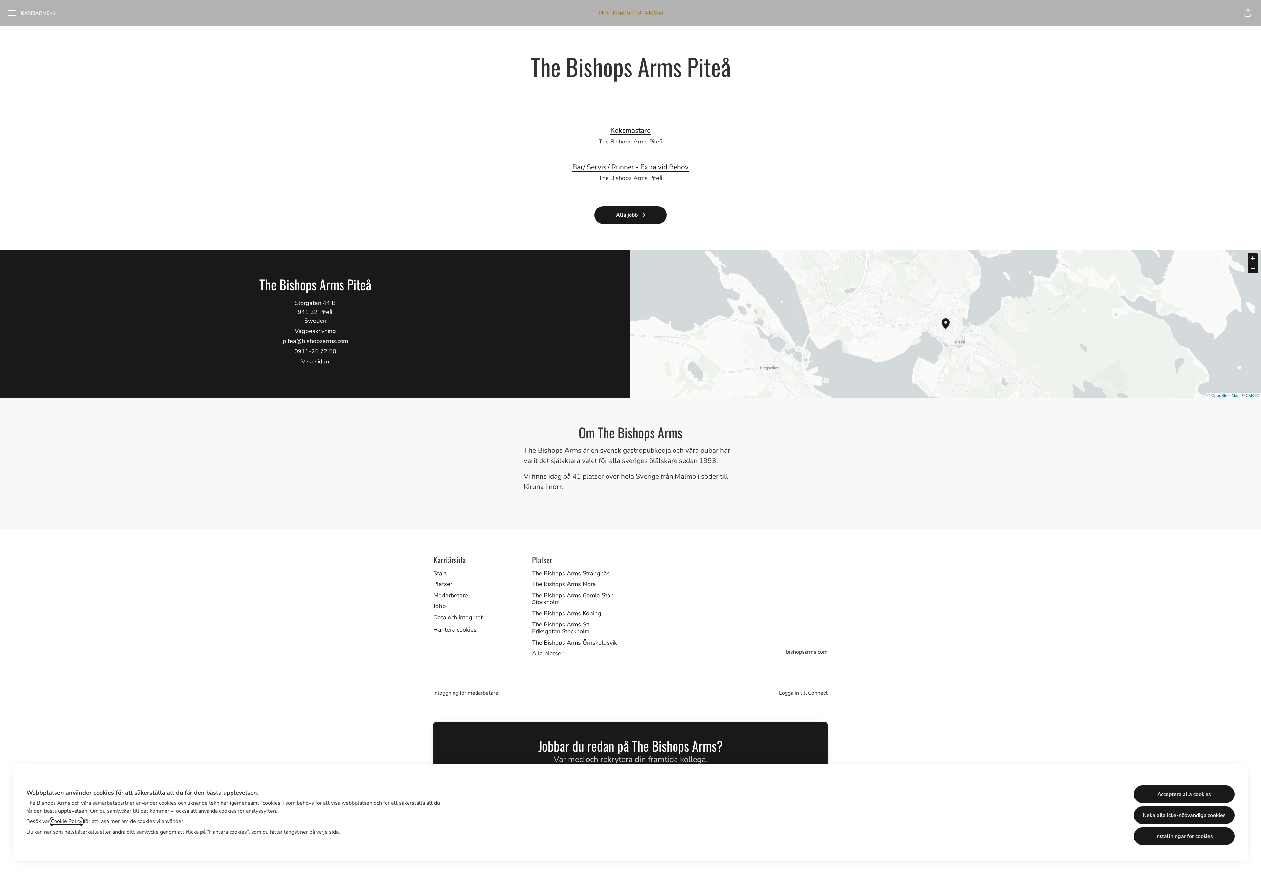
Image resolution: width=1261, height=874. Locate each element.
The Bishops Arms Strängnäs (571, 573)
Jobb (439, 606)
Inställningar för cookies (1184, 836)
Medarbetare (450, 595)
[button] (1248, 13)
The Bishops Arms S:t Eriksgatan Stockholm (560, 628)
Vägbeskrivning (315, 331)
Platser (442, 584)
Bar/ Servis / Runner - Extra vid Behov (630, 167)
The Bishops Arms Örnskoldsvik (574, 642)
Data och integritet (458, 617)
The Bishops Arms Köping (566, 613)
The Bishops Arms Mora (564, 584)
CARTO (1252, 395)
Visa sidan (315, 361)
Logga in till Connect (803, 693)
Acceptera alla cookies (1184, 794)
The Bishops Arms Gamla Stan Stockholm (573, 598)
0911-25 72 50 (315, 351)
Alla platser (547, 653)
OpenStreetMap (1225, 395)
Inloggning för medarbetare (465, 693)
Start (439, 573)
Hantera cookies (454, 630)
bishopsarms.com (807, 652)
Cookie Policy (66, 821)
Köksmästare (630, 130)
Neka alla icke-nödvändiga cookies (1184, 815)
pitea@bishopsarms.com (315, 341)
